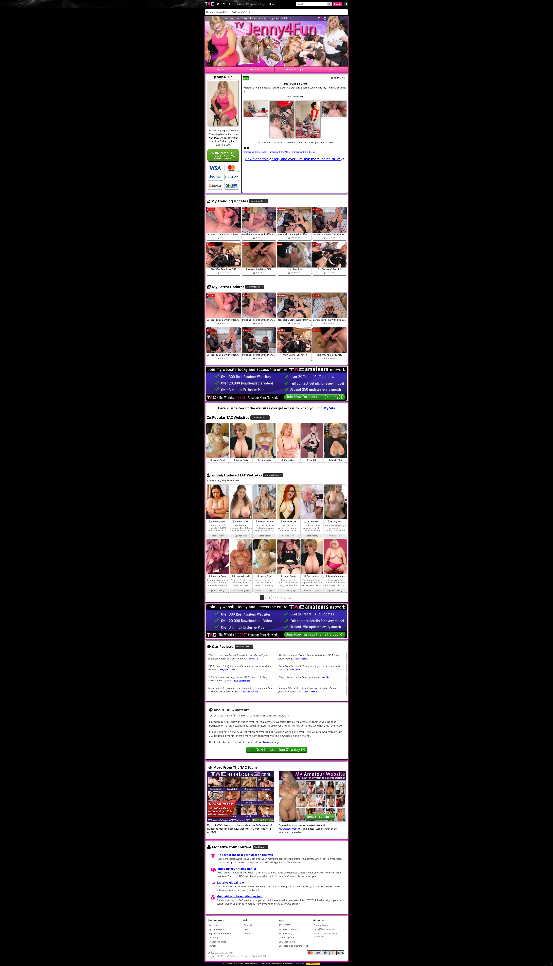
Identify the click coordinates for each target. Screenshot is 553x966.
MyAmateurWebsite (289, 828)
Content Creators (322, 925)
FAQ (246, 929)
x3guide (325, 677)
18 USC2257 (284, 925)
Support (248, 925)
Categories (252, 4)
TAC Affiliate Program (324, 929)
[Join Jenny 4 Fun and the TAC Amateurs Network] (215, 167)
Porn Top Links (310, 691)
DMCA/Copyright (287, 937)
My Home (222, 69)
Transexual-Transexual (255, 152)
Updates (239, 4)
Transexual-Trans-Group (303, 152)
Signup (337, 4)
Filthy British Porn (227, 669)
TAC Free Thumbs (217, 941)
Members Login (294, 69)
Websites (227, 4)
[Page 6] (285, 597)
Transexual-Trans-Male (279, 152)
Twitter (212, 945)
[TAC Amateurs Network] (209, 4)
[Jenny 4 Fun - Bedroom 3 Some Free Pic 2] (282, 119)
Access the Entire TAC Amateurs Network (223, 155)
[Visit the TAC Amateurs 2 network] (240, 797)
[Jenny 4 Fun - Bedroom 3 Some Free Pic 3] (308, 119)
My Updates (256, 69)
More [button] (272, 4)
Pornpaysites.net (242, 680)
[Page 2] (281, 597)
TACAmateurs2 (264, 825)
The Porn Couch (293, 669)
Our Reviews (215, 925)
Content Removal (287, 941)
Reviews (268, 742)
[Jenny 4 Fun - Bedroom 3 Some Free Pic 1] (256, 109)
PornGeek (253, 658)
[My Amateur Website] (312, 797)
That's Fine (313, 964)
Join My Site (325, 408)
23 (290, 597)
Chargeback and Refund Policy (294, 945)
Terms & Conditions (288, 929)
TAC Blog (213, 937)
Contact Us (249, 933)
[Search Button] (329, 4)
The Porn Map (301, 658)
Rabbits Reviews (250, 691)
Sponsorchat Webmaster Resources (326, 935)
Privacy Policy (298, 964)
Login (263, 4)
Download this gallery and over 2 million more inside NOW (293, 158)
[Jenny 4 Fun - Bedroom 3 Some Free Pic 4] (334, 109)
